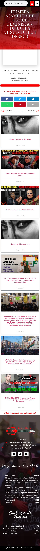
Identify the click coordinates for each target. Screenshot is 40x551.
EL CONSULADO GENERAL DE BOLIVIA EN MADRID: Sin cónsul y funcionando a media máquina (20, 280)
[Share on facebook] (7, 99)
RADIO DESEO (10, 475)
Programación (10, 500)
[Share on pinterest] (20, 104)
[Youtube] (26, 454)
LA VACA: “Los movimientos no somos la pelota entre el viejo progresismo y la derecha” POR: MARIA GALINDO (20, 362)
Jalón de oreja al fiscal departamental (20, 210)
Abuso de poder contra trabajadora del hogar (20, 174)
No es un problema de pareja (20, 139)
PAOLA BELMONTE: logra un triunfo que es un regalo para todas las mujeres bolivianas (20, 400)
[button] (32, 3)
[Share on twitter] (20, 99)
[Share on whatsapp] (7, 104)
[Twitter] (20, 454)
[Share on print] (33, 104)
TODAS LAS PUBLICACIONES (16, 497)
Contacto (8, 502)
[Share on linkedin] (33, 99)
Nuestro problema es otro (20, 244)
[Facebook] (13, 454)
